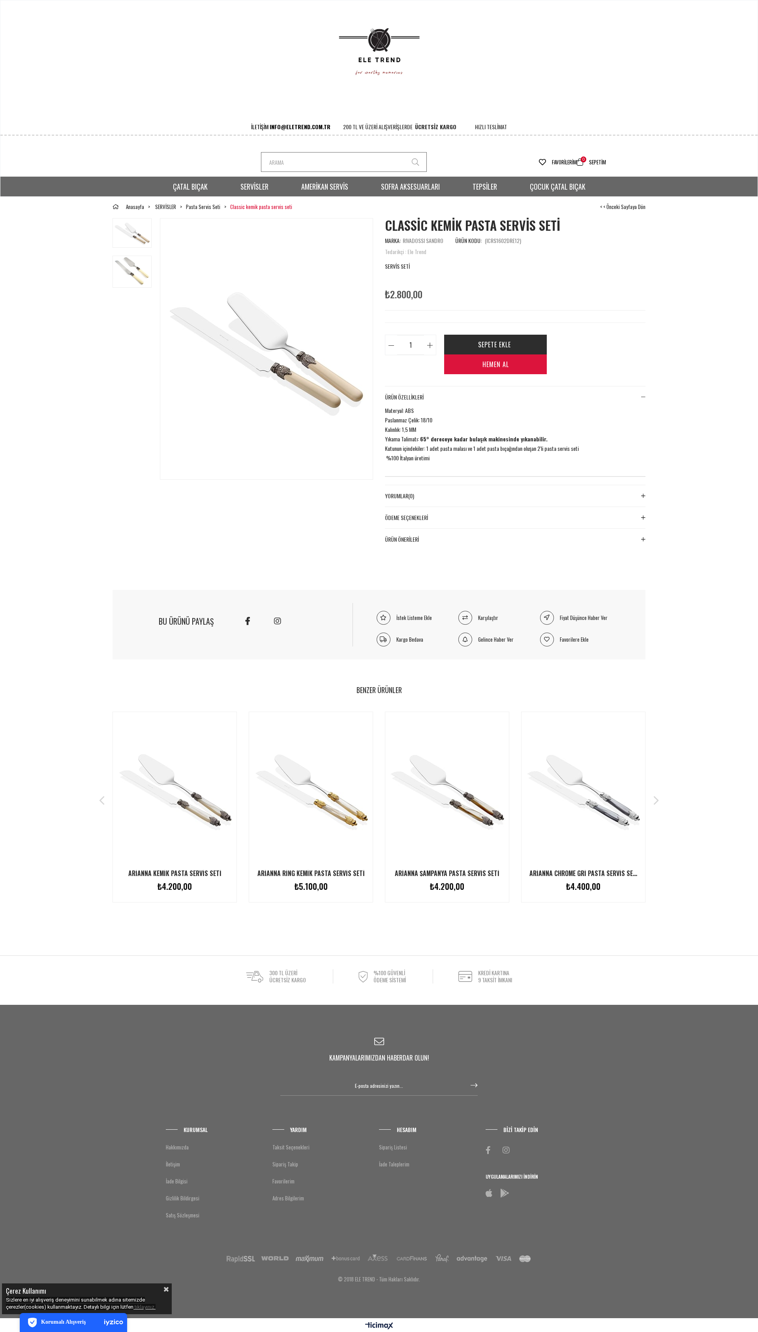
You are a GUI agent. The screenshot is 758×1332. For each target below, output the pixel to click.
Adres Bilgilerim (288, 1198)
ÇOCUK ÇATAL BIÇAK (557, 186)
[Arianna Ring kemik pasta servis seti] (311, 788)
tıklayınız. (145, 1307)
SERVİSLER (254, 186)
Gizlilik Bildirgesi (182, 1198)
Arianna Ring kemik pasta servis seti (311, 873)
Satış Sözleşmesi (182, 1215)
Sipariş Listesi (393, 1147)
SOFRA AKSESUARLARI (410, 186)
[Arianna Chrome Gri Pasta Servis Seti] (583, 788)
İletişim (173, 1164)
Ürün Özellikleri (404, 397)
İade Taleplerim (394, 1164)
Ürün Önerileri (402, 539)
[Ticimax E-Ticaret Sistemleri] (379, 1326)
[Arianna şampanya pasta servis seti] (447, 788)
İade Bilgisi (177, 1181)
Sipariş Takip (285, 1164)
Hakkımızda (177, 1147)
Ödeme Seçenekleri (406, 517)
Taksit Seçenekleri (291, 1147)
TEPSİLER (485, 186)
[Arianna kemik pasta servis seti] (174, 788)
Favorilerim (564, 162)
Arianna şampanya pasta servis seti (447, 873)
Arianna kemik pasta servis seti (174, 873)
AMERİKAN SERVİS (324, 186)
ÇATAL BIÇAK (190, 186)
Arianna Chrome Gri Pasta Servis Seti (583, 873)
